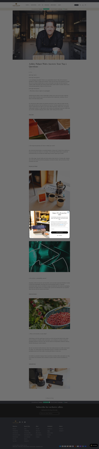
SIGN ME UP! (59, 232)
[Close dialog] (68, 212)
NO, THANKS (59, 235)
